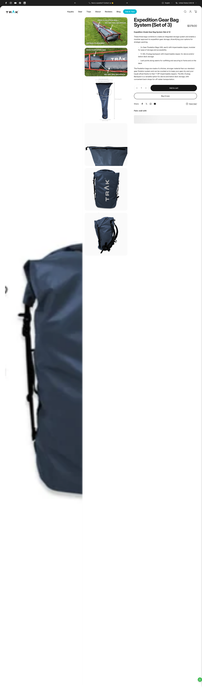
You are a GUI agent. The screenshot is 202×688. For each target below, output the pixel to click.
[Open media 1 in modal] (44, 351)
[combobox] (167, 3)
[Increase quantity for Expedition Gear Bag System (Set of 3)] (146, 88)
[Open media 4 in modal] (106, 99)
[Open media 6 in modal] (106, 189)
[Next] (127, 3)
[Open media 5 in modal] (106, 144)
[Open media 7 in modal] (106, 234)
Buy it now (165, 96)
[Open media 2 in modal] (106, 31)
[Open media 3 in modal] (106, 62)
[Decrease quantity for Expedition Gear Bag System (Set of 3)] (136, 88)
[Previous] (75, 3)
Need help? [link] (193, 104)
